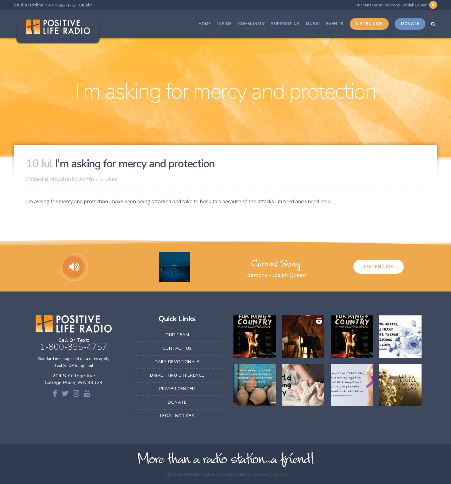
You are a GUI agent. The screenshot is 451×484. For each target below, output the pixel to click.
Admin (86, 179)
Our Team (177, 335)
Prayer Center (177, 389)
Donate (177, 402)
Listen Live (379, 267)
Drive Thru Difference (177, 375)
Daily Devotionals (177, 362)
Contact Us (177, 348)
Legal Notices (177, 416)
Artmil (280, 474)
